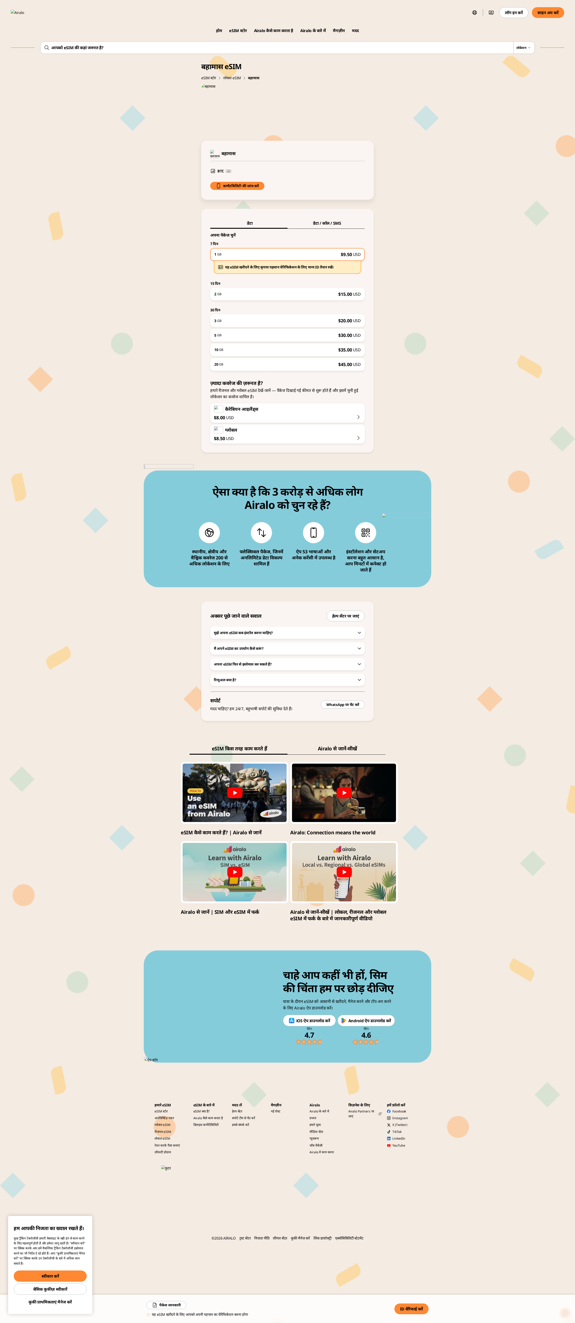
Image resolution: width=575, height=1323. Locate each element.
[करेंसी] (491, 12)
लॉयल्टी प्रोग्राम (163, 1152)
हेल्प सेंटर (237, 1111)
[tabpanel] (287, 300)
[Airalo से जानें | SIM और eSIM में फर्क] (235, 872)
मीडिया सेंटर (316, 1132)
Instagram (400, 1118)
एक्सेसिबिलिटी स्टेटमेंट (349, 1238)
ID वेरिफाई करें (411, 1309)
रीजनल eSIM (163, 1132)
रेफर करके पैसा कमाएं (167, 1145)
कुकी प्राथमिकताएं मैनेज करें (50, 1302)
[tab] (249, 223)
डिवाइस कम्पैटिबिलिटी (206, 1125)
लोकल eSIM (232, 77)
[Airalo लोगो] (24, 12)
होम (219, 30)
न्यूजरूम (314, 1138)
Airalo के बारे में (313, 30)
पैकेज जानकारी (170, 1305)
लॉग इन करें (514, 12)
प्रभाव (313, 1118)
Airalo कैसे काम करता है (273, 30)
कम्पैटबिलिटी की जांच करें (241, 185)
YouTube (398, 1145)
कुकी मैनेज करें (300, 1238)
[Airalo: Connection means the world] (344, 793)
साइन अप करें (548, 12)
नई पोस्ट (275, 1111)
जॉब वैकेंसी (316, 1145)
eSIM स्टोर (238, 30)
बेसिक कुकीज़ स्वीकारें (50, 1289)
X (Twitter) (399, 1125)
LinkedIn (398, 1138)
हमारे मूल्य (315, 1125)
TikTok (396, 1132)
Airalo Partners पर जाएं (361, 1113)
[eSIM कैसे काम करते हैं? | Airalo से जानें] (235, 793)
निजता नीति (261, 1238)
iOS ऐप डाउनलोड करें (313, 1020)
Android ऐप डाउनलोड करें (369, 1020)
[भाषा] (474, 12)
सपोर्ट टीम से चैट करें (243, 1118)
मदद (355, 30)
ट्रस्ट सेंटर (245, 1238)
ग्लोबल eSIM (162, 1125)
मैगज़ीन (339, 30)
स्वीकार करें (50, 1276)
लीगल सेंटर (280, 1238)
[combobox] (287, 47)
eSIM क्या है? (201, 1111)
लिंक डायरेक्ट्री (323, 1238)
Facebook (399, 1111)
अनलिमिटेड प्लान (164, 1118)
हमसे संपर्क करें (240, 1125)
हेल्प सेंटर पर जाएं (345, 616)
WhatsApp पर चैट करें (342, 704)
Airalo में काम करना (322, 1152)
